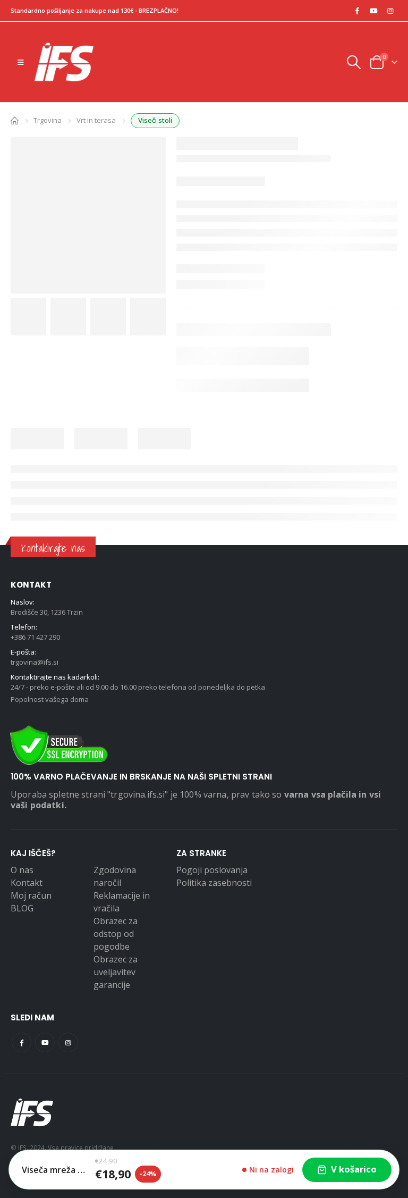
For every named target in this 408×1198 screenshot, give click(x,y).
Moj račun (31, 895)
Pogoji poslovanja (212, 870)
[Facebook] (357, 11)
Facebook (21, 1042)
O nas (22, 870)
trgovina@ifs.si (34, 662)
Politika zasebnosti (214, 883)
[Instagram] (390, 11)
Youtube (45, 1042)
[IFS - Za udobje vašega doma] (64, 61)
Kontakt (26, 883)
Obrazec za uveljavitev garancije (116, 972)
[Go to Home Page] (15, 119)
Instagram (68, 1042)
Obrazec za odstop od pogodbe (116, 933)
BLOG (22, 908)
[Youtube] (373, 11)
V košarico (354, 1169)
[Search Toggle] (353, 62)
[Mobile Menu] (20, 62)
